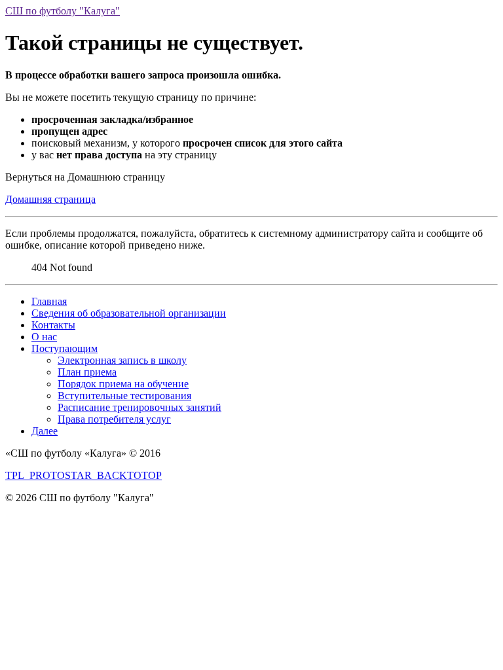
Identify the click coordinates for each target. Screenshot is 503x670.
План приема (87, 372)
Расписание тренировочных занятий (139, 407)
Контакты (53, 324)
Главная (49, 301)
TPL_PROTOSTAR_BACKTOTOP (83, 475)
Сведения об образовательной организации (128, 313)
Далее (44, 430)
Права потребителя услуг (114, 419)
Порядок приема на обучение (123, 383)
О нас (44, 336)
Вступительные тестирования (124, 395)
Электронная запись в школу (122, 360)
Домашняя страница (50, 199)
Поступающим (64, 348)
